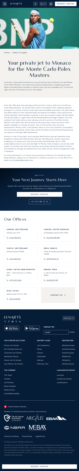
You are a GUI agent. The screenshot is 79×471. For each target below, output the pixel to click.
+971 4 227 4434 (15, 280)
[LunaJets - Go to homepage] (16, 4)
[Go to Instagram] (5, 321)
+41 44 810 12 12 (15, 259)
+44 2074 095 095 (53, 238)
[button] (43, 4)
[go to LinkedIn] (20, 321)
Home (7, 52)
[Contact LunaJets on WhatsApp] (51, 4)
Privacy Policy (27, 436)
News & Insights (20, 52)
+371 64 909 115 (14, 299)
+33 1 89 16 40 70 (52, 259)
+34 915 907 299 (52, 280)
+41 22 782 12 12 (39, 202)
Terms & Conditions (11, 436)
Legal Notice (40, 436)
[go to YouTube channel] (13, 321)
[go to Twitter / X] (16, 321)
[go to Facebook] (9, 321)
